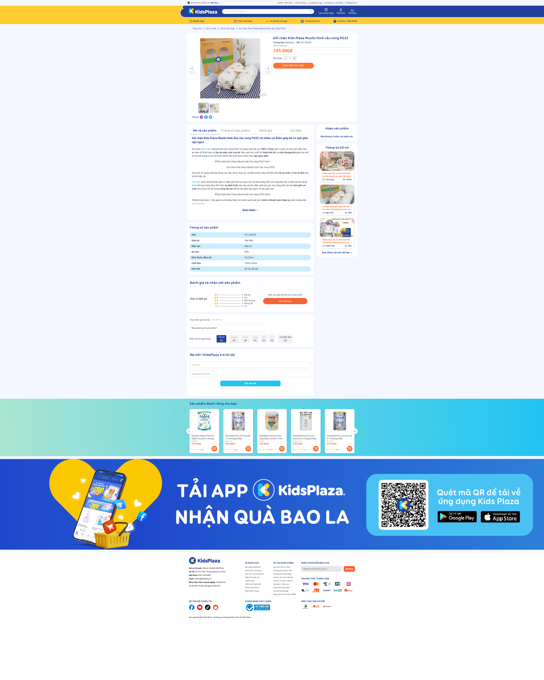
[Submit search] (311, 11)
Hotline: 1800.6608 (285, 3)
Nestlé (195, 441)
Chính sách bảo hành (281, 588)
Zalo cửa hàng (300, 3)
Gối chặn (196, 182)
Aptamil (229, 441)
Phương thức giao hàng (282, 574)
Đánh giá (265, 130)
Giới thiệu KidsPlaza (253, 567)
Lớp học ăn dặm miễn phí (283, 581)
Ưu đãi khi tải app (315, 3)
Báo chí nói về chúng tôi (254, 574)
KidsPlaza (289, 42)
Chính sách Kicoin (252, 588)
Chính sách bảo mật (253, 584)
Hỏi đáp (296, 130)
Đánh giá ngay (285, 301)
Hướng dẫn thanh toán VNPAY (284, 594)
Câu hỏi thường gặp (280, 591)
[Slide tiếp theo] (355, 431)
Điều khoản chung (252, 591)
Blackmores (298, 441)
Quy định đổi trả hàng (281, 567)
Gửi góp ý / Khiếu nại (281, 584)
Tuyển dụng (249, 581)
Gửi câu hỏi (250, 383)
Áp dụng (349, 569)
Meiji (262, 441)
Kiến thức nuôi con (252, 577)
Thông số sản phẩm (235, 130)
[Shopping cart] (352, 10)
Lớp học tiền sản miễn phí (283, 577)
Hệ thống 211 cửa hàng (334, 3)
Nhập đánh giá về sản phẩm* (204, 328)
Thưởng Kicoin (351, 3)
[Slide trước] (189, 431)
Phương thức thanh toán (282, 571)
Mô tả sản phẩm (204, 130)
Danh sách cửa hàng (253, 571)
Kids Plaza (206, 149)
